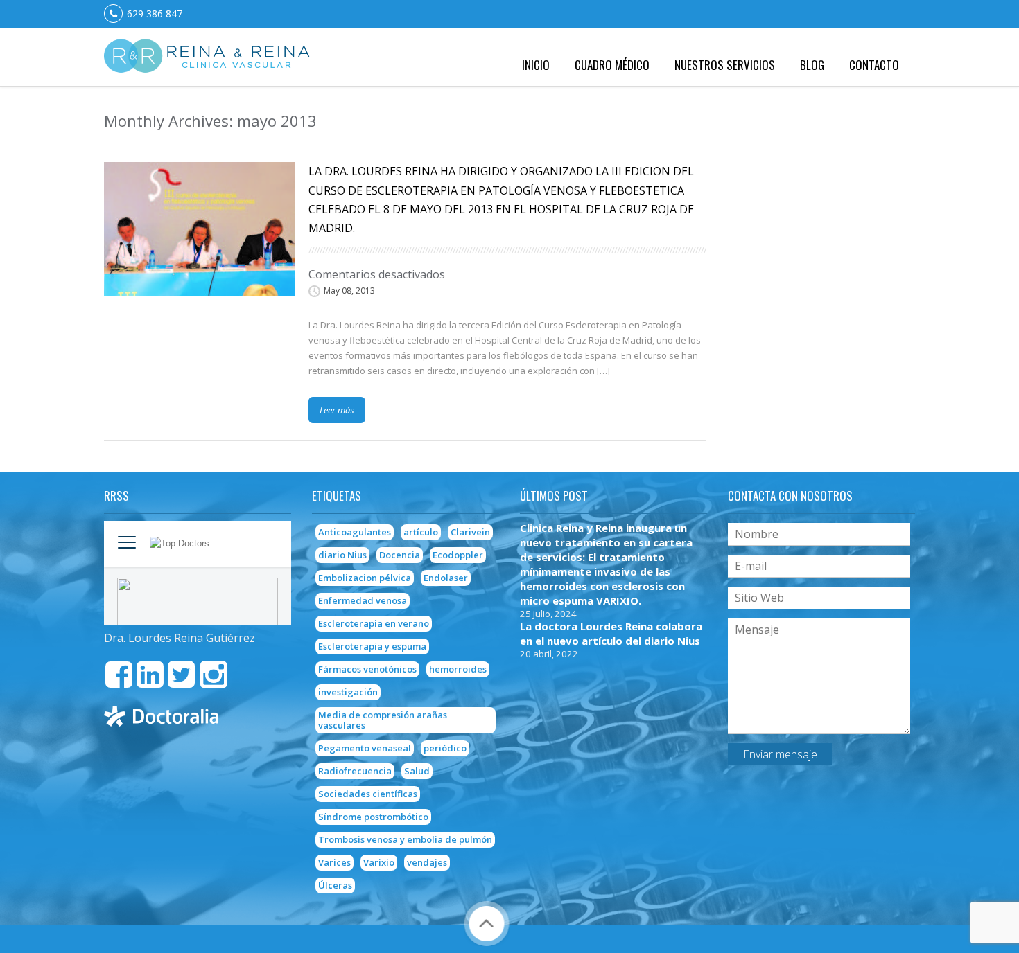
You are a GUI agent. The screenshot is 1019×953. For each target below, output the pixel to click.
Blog (812, 64)
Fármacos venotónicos (367, 669)
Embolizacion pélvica (364, 577)
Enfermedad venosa (362, 600)
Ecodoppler (458, 555)
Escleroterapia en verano (373, 623)
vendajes (427, 862)
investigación (348, 692)
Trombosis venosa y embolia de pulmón (405, 839)
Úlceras (335, 885)
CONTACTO (874, 64)
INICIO (536, 64)
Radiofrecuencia (355, 771)
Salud (417, 771)
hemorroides (458, 669)
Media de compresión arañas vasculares (382, 720)
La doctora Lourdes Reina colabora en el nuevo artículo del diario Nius (611, 633)
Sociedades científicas (367, 793)
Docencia (399, 555)
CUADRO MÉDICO (612, 64)
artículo (420, 532)
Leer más (337, 410)
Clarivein (470, 532)
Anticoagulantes (354, 532)
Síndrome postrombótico (373, 816)
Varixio (378, 862)
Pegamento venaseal (364, 748)
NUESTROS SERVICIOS (724, 64)
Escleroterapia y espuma (372, 646)
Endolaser (446, 577)
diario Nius (342, 555)
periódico (445, 748)
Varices (334, 862)
